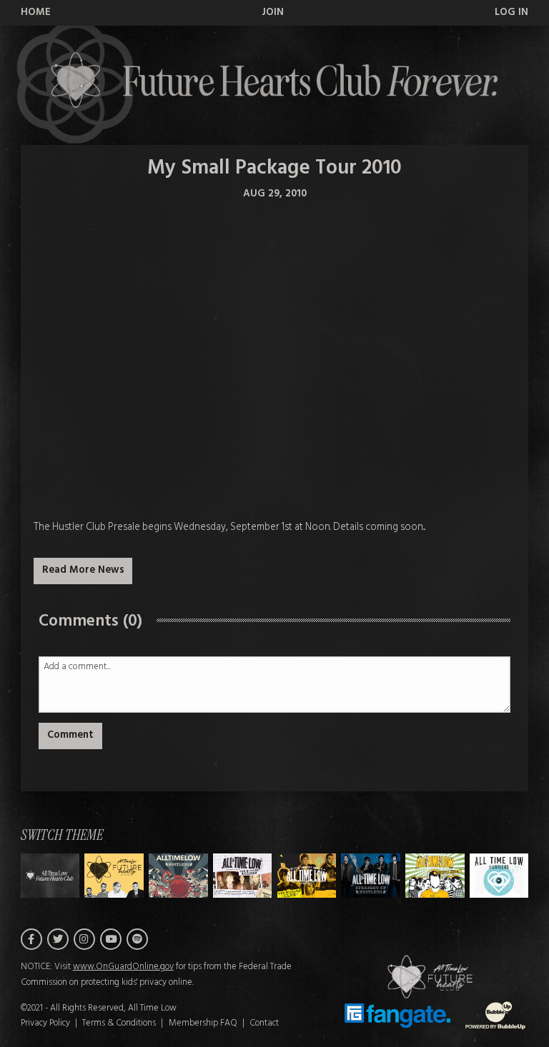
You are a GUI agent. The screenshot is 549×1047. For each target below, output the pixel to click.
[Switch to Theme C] (242, 875)
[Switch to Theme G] (499, 875)
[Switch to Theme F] (435, 875)
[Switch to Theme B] (178, 875)
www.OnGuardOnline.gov (123, 967)
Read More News (83, 570)
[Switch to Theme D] (307, 875)
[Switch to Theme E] (370, 875)
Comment (70, 735)
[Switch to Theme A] (114, 875)
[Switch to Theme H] (50, 875)
